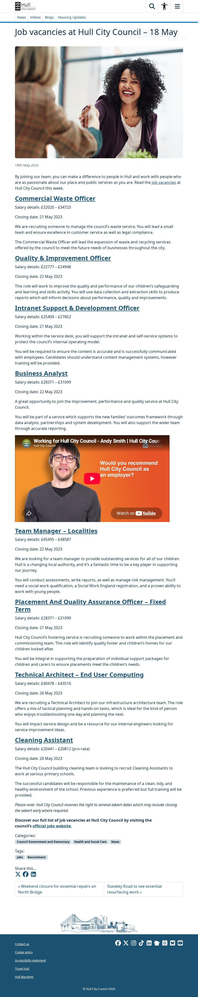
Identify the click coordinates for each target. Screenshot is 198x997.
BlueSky (172, 943)
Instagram (133, 943)
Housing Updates (72, 17)
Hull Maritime (24, 977)
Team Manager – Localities (56, 531)
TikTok (141, 943)
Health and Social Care (90, 842)
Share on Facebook (25, 874)
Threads (165, 943)
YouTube (180, 943)
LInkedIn (149, 943)
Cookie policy (24, 952)
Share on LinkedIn (33, 874)
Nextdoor (157, 943)
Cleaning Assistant (44, 740)
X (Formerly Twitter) (126, 943)
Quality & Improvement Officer (63, 258)
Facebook (118, 943)
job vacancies (164, 182)
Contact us (22, 944)
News (21, 17)
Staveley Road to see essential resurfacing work (134, 889)
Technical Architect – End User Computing (79, 674)
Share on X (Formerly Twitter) (18, 874)
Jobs (20, 857)
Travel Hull (22, 969)
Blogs (49, 17)
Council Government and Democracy (43, 842)
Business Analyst (41, 373)
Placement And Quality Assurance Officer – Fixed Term (90, 605)
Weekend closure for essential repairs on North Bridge (57, 889)
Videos (35, 17)
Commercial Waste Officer (55, 198)
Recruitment (37, 857)
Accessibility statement (30, 960)
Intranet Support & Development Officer (77, 308)
